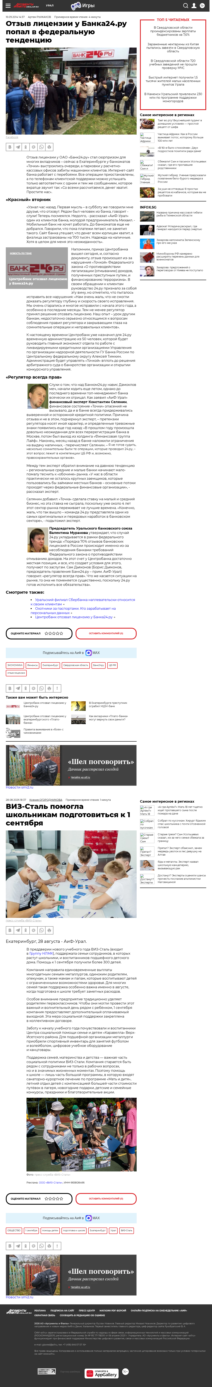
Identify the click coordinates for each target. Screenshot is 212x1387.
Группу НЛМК (41, 953)
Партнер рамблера (70, 1371)
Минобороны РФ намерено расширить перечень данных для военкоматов (178, 256)
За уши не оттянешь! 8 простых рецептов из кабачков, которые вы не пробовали (182, 192)
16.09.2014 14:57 (15, 16)
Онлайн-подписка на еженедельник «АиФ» (159, 1310)
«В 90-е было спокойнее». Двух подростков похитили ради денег (179, 149)
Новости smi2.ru (19, 787)
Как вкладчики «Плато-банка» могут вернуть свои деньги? (108, 718)
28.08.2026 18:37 (16, 799)
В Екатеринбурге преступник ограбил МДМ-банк (108, 704)
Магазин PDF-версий (113, 1310)
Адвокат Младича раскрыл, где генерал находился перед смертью (179, 228)
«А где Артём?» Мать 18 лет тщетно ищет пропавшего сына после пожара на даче (180, 810)
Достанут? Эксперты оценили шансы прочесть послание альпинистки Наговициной (182, 879)
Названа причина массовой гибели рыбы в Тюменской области (179, 214)
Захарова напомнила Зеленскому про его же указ (178, 241)
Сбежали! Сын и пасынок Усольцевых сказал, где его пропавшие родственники (182, 165)
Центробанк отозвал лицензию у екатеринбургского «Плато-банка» (45, 719)
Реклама (40, 1310)
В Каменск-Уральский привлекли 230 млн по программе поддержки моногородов (173, 97)
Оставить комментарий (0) (106, 633)
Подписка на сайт (62, 1310)
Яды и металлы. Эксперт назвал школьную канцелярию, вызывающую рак (178, 865)
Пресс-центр (87, 1310)
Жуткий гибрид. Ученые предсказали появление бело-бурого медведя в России (182, 178)
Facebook (12, 137)
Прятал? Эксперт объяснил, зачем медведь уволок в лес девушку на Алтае (180, 851)
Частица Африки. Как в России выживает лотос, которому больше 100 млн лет (180, 137)
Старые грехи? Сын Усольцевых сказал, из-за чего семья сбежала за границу (181, 838)
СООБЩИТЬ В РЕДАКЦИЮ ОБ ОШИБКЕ (82, 1315)
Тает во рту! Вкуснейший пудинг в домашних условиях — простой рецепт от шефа (180, 124)
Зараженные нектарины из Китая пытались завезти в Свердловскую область (173, 48)
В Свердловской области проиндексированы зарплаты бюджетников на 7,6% (173, 31)
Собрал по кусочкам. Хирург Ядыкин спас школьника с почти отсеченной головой (182, 824)
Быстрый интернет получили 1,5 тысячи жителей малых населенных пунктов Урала (173, 81)
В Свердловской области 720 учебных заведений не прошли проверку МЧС (173, 64)
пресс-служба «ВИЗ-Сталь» (24, 920)
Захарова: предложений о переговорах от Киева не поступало (180, 269)
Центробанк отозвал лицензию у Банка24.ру (74, 617)
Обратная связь (44, 1315)
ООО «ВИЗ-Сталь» (51, 1182)
